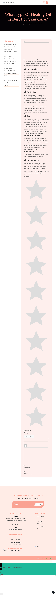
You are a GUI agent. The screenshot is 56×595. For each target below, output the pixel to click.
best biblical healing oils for (10, 46)
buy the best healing (9, 63)
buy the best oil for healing (10, 66)
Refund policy (40, 523)
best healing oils (8, 49)
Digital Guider (20, 558)
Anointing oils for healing (10, 44)
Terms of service (40, 526)
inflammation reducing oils (10, 73)
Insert (1, 594)
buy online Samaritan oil (10, 61)
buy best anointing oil (9, 56)
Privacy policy (40, 528)
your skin (6, 85)
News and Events (40, 519)
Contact (40, 521)
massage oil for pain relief (10, 78)
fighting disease (8, 68)
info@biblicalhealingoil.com (15, 529)
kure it (5, 75)
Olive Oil (6, 82)
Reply (2, 574)
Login (26, 432)
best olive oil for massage (10, 51)
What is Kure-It (40, 516)
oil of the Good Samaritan (10, 80)
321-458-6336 (15, 524)
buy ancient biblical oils (9, 54)
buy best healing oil (9, 58)
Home (15, 24)
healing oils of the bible (10, 70)
